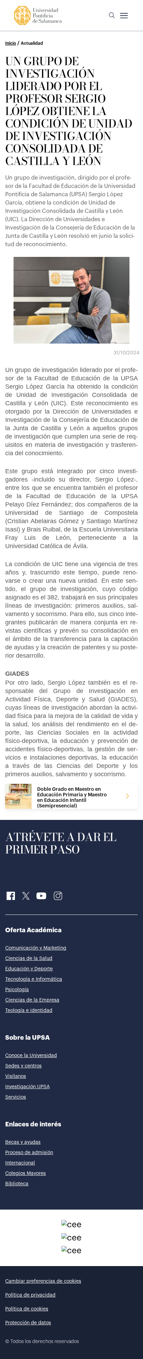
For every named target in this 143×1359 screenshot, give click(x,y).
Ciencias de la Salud (28, 958)
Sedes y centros (23, 1066)
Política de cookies (26, 1309)
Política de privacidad (30, 1295)
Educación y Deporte (29, 969)
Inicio (10, 43)
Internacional (20, 1163)
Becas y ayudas (23, 1142)
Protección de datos (28, 1323)
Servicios (15, 1097)
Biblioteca (16, 1183)
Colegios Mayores (25, 1173)
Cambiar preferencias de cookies (43, 1281)
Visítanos (15, 1076)
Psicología (17, 989)
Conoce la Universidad (31, 1055)
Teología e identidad (28, 1010)
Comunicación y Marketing (35, 948)
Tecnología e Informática (33, 979)
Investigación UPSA (27, 1086)
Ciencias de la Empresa (32, 1000)
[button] (112, 16)
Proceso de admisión (29, 1152)
